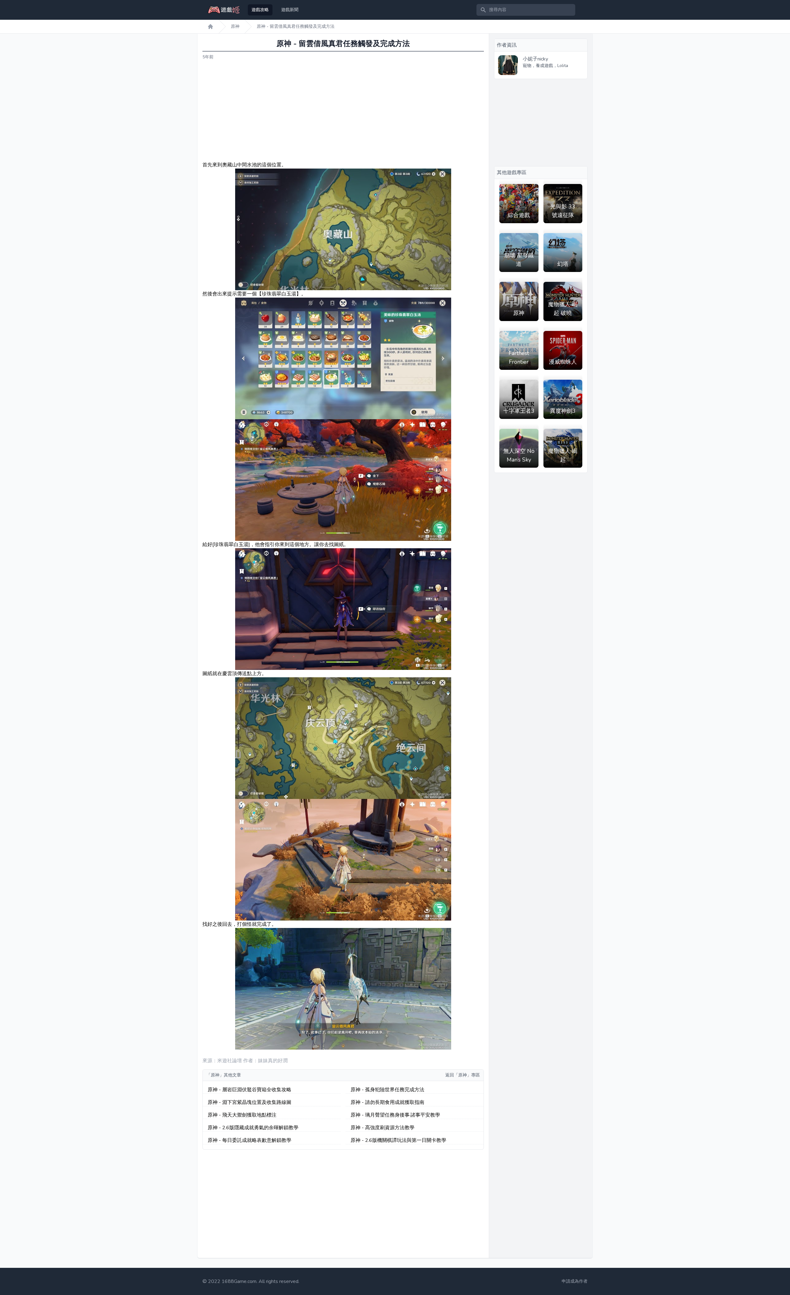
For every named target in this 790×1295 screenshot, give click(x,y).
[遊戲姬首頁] (210, 26)
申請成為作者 (575, 1281)
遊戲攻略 (260, 10)
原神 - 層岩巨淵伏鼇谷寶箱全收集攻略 (249, 1089)
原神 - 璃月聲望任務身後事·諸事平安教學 (395, 1115)
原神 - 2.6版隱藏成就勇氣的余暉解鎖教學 (253, 1127)
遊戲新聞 (289, 10)
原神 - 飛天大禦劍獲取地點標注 (242, 1115)
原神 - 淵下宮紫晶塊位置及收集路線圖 (249, 1102)
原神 (235, 26)
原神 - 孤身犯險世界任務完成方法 (387, 1089)
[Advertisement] (343, 111)
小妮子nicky (535, 59)
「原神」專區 (467, 1075)
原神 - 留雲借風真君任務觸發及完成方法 (296, 26)
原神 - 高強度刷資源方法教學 (382, 1127)
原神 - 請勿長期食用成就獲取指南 (387, 1102)
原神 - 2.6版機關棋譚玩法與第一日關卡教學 (398, 1140)
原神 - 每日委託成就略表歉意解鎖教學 (249, 1140)
